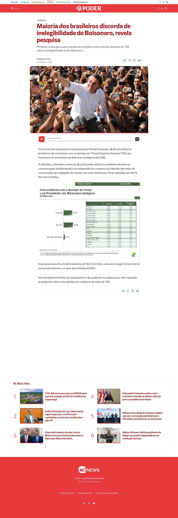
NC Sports (25, 2)
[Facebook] (163, 2)
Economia (42, 20)
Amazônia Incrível (63, 2)
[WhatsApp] (125, 60)
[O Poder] (89, 8)
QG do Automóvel (80, 2)
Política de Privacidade (107, 493)
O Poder (50, 2)
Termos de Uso (85, 493)
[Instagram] (160, 2)
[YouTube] (167, 2)
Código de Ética (67, 493)
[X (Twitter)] (134, 60)
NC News (14, 2)
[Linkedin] (139, 60)
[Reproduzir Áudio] (42, 139)
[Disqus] (89, 332)
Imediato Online (38, 2)
